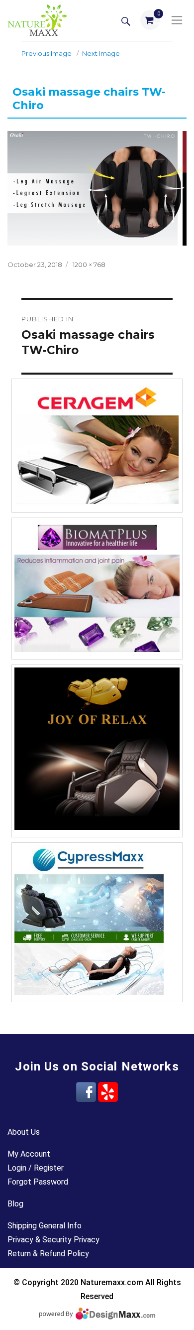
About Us (23, 1132)
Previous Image (46, 53)
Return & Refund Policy (48, 1253)
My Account (28, 1154)
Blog (15, 1203)
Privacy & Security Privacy (53, 1239)
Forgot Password (37, 1182)
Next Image (101, 53)
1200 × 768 (89, 264)
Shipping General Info (44, 1225)
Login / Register (35, 1168)
